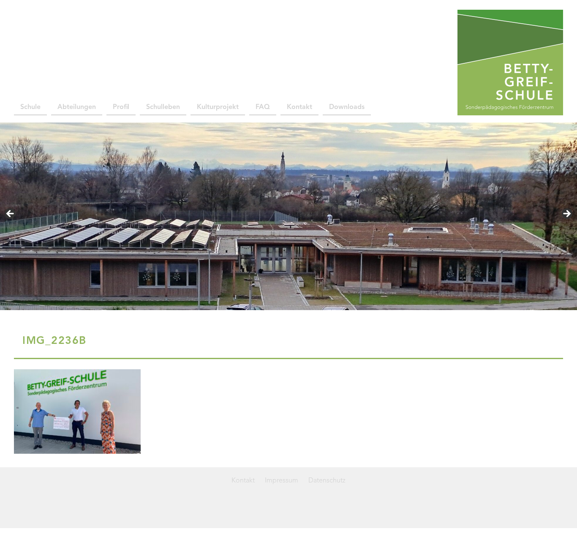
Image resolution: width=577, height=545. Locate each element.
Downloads (347, 107)
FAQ (263, 107)
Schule (30, 107)
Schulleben (163, 107)
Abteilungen (76, 107)
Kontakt (299, 107)
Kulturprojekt (218, 107)
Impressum (281, 480)
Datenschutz (327, 480)
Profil (121, 107)
